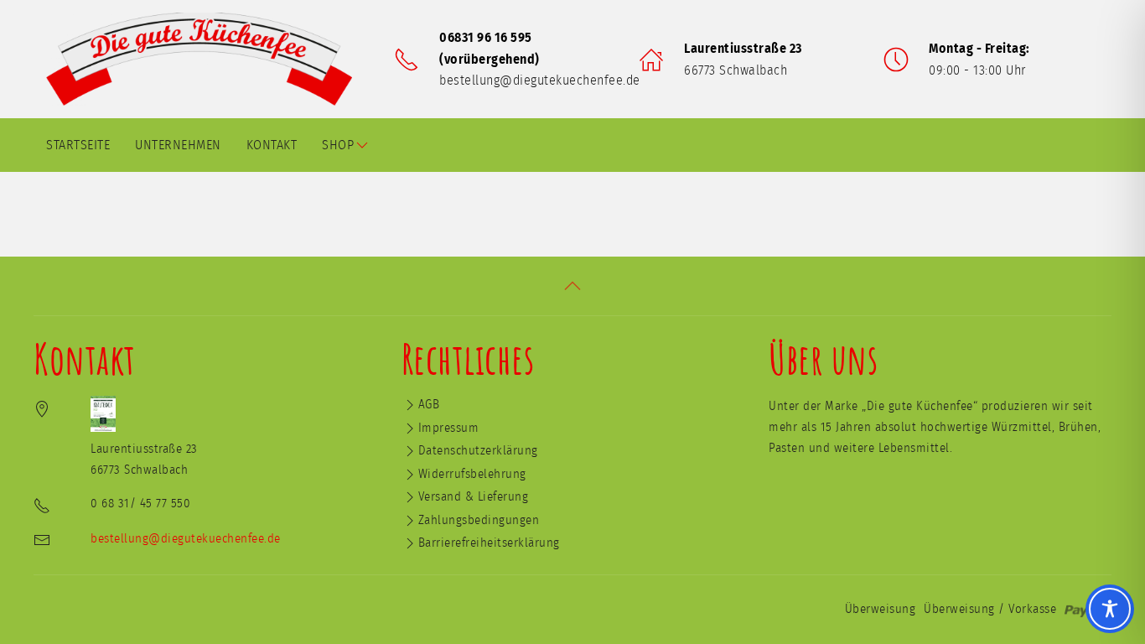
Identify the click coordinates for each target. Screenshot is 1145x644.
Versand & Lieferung (473, 497)
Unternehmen (178, 145)
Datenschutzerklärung (478, 450)
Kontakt (272, 145)
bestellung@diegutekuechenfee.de (539, 80)
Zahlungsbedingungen (479, 520)
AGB (429, 404)
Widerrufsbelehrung (472, 474)
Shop (338, 145)
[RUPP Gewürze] (205, 59)
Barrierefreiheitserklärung (489, 543)
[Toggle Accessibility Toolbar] (1109, 608)
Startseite (78, 145)
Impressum (448, 428)
